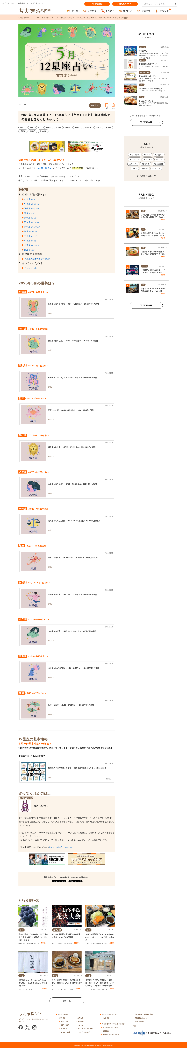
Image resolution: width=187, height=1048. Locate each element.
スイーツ (133, 164)
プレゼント (81, 1025)
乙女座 (32, 222)
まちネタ (64, 943)
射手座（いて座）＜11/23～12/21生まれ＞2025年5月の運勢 (72, 594)
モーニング (88, 943)
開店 (30, 989)
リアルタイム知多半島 (85, 1029)
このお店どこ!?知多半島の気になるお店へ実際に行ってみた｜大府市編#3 (67, 983)
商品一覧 (106, 1018)
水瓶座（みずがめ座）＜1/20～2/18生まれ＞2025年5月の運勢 (73, 668)
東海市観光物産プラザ (147, 64)
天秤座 (32, 226)
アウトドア (37, 943)
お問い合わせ (139, 1021)
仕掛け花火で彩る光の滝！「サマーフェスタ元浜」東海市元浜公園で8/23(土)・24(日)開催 (153, 272)
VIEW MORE (146, 122)
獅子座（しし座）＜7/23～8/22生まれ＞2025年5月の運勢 (72, 447)
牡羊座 (32, 199)
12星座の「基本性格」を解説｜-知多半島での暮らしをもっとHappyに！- (77, 768)
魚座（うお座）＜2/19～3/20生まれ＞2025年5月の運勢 (71, 705)
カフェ (159, 159)
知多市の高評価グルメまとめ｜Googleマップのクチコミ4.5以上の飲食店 (99, 937)
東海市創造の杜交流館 (147, 76)
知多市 (112, 943)
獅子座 (31, 217)
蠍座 (31, 231)
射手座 (31, 236)
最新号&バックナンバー (111, 1034)
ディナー (100, 943)
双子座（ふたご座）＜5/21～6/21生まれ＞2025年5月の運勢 (72, 377)
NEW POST (65, 1025)
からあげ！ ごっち (146, 101)
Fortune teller (31, 268)
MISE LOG (64, 1021)
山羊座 (31, 240)
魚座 (30, 249)
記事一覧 (67, 1001)
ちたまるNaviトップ (26, 17)
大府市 (78, 988)
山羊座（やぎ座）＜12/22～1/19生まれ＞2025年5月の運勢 (72, 631)
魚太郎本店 (143, 51)
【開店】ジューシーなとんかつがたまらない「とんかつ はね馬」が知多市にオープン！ (32, 983)
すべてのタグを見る (145, 176)
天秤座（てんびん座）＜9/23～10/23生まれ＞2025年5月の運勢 (74, 521)
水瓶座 (32, 245)
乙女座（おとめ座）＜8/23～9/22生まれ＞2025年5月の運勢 (73, 484)
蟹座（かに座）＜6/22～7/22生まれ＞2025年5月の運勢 (71, 410)
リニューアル (89, 989)
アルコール (106, 943)
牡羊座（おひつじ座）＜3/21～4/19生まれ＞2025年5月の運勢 (73, 304)
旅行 (28, 943)
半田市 (163, 256)
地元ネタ (45, 17)
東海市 (43, 943)
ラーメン (148, 159)
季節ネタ (70, 943)
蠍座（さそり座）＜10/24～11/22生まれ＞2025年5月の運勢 (72, 557)
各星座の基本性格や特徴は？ (37, 259)
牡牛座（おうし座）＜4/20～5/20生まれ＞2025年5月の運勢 (73, 341)
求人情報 (80, 1021)
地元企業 (97, 989)
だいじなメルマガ (83, 1032)
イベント (54, 943)
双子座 (32, 208)
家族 (107, 989)
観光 (31, 943)
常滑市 (112, 988)
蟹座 (30, 213)
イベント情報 (65, 1032)
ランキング (64, 1029)
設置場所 (106, 1031)
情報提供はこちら (141, 1018)
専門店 (145, 168)
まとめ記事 (159, 164)
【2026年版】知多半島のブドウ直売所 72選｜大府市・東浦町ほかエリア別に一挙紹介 (33, 937)
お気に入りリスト (126, 4)
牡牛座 (32, 204)
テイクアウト (22, 943)
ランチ (95, 943)
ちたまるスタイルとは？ (111, 1027)
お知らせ (80, 1018)
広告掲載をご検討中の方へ (144, 1014)
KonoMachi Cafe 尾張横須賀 (150, 88)
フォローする (76, 881)
